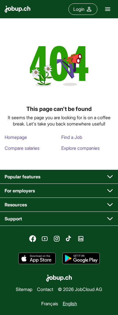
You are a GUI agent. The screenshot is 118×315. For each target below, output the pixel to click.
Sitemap (24, 289)
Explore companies (80, 148)
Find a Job (71, 137)
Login (78, 9)
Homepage (16, 137)
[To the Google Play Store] (81, 258)
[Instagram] (56, 238)
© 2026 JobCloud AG (80, 289)
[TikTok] (68, 238)
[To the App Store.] (37, 258)
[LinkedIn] (80, 238)
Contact (45, 289)
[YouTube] (44, 238)
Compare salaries (22, 148)
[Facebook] (32, 238)
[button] (59, 177)
